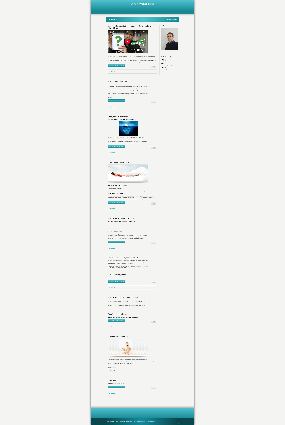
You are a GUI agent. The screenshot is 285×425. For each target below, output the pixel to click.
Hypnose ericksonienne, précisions (121, 218)
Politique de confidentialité (149, 421)
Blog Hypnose (112, 71)
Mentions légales (137, 421)
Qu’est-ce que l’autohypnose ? (119, 162)
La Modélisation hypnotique (118, 336)
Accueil (168, 19)
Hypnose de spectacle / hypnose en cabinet (124, 297)
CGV (142, 421)
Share (153, 66)
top (178, 423)
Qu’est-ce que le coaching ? (118, 81)
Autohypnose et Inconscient (118, 116)
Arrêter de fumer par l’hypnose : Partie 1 (123, 257)
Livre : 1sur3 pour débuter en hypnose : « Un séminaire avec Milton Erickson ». (130, 27)
